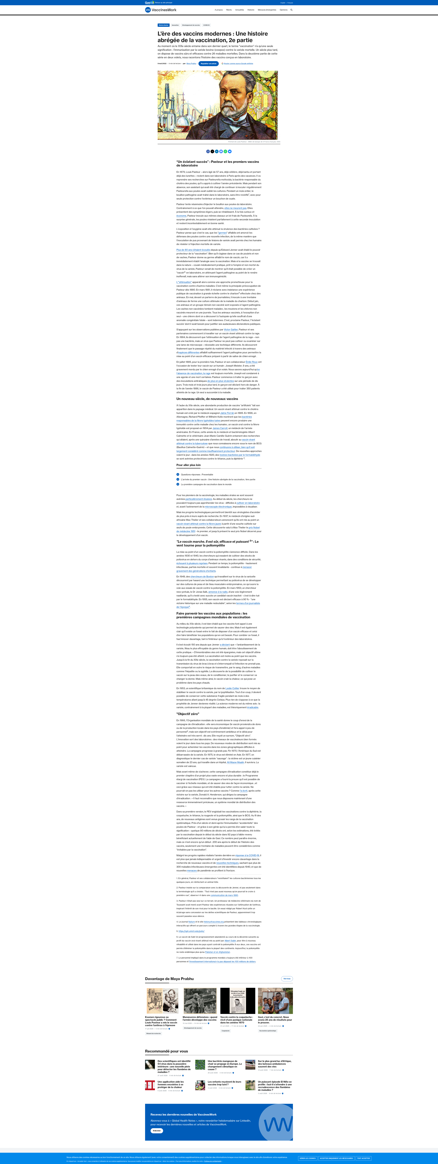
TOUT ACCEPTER (363, 1158)
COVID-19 (206, 25)
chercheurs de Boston (202, 576)
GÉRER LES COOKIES (308, 1158)
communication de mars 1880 (224, 895)
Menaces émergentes (267, 10)
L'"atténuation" (184, 282)
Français (290, 3)
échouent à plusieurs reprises (191, 563)
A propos (219, 10)
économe (181, 215)
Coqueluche (225, 1031)
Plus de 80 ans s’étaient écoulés (193, 249)
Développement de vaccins (191, 25)
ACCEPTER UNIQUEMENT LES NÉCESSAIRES (336, 1158)
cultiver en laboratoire (248, 502)
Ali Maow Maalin (235, 762)
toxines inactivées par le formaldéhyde (240, 454)
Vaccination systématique (267, 1031)
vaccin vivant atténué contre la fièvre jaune (198, 523)
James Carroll (220, 428)
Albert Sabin (230, 940)
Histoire (251, 10)
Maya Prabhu (191, 63)
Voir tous (287, 979)
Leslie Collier (232, 688)
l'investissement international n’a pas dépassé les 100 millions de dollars (222, 961)
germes (223, 232)
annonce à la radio (218, 591)
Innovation (175, 25)
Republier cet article (208, 64)
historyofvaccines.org (214, 922)
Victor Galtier (231, 329)
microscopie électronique (218, 506)
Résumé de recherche (153, 1033)
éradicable (252, 707)
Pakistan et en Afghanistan (217, 952)
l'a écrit (243, 790)
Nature (191, 922)
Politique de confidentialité (212, 1161)
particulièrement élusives (199, 499)
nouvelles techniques (227, 862)
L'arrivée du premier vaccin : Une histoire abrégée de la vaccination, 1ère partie (218, 479)
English (283, 3)
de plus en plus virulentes (220, 381)
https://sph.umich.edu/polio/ (192, 931)
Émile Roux (252, 361)
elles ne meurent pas (235, 208)
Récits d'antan (163, 25)
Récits (229, 10)
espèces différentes (188, 352)
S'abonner (157, 1131)
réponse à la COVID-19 (247, 855)
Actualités (239, 10)
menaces (192, 870)
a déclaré (225, 644)
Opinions (283, 10)
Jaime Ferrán (227, 413)
